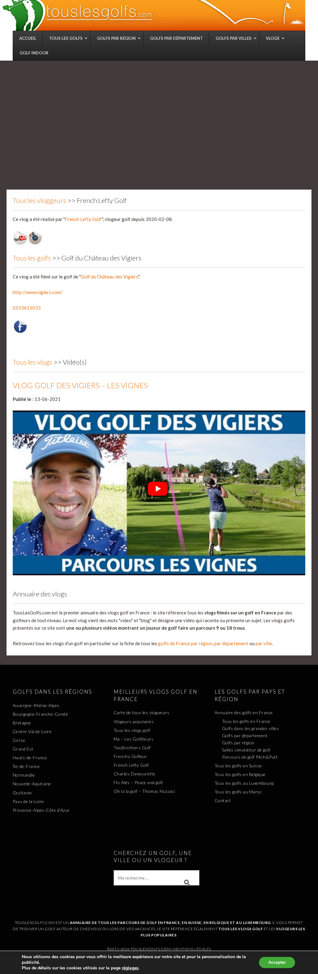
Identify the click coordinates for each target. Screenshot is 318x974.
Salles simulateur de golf (246, 749)
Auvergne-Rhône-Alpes (36, 705)
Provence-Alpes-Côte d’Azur (41, 810)
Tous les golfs (32, 258)
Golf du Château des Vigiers (109, 276)
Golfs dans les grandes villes (250, 728)
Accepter (277, 962)
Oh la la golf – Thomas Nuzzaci (144, 791)
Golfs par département (245, 735)
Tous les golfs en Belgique (240, 774)
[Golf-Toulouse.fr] (153, 15)
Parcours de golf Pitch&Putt (250, 757)
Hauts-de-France (30, 757)
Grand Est (23, 748)
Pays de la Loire (28, 801)
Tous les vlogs (32, 362)
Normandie (24, 775)
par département (231, 643)
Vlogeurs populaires (134, 721)
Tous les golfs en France (246, 721)
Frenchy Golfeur (130, 756)
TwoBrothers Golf (132, 747)
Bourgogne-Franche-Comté (40, 714)
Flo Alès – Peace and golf (138, 782)
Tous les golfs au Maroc (238, 791)
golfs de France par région (185, 643)
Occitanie (22, 792)
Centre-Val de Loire (32, 731)
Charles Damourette (135, 773)
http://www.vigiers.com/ (37, 292)
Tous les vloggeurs (39, 200)
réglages (130, 968)
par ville (264, 643)
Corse (19, 740)
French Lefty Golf (83, 219)
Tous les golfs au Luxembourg (244, 783)
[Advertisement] (159, 107)
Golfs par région (238, 742)
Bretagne (22, 722)
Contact (223, 800)
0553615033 (27, 307)
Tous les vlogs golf (132, 730)
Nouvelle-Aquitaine (32, 783)
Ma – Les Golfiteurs (134, 739)
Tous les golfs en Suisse (238, 765)
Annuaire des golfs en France (244, 712)
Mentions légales (192, 949)
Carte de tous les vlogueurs (142, 712)
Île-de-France (26, 766)
